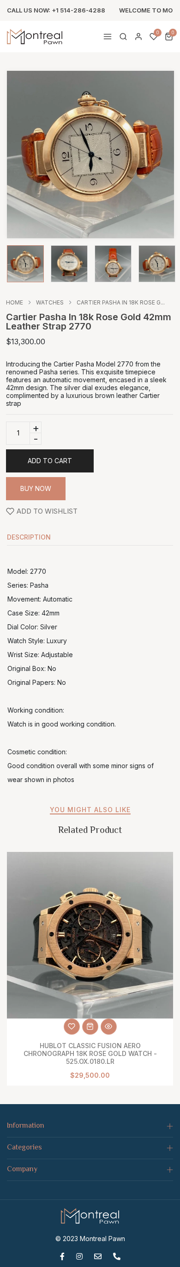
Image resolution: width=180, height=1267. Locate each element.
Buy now (35, 488)
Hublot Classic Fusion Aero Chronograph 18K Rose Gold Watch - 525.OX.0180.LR (90, 1053)
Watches (50, 302)
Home (14, 302)
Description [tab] (29, 537)
